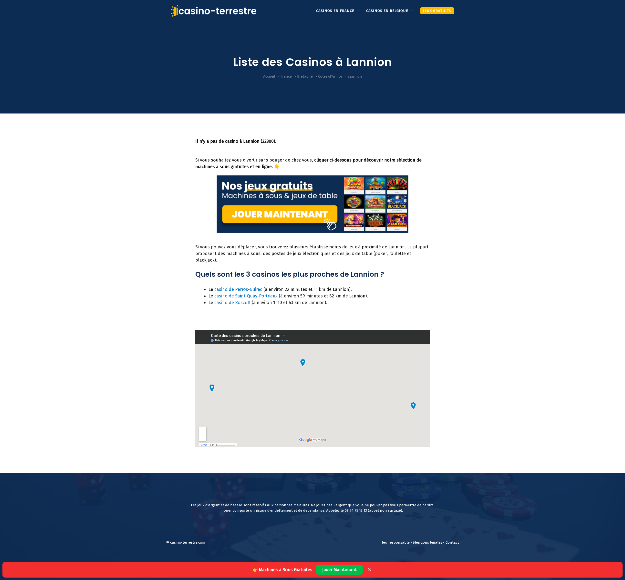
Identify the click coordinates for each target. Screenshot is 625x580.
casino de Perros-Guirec (238, 289)
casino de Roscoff (232, 302)
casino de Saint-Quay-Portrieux (246, 296)
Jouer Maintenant (339, 569)
